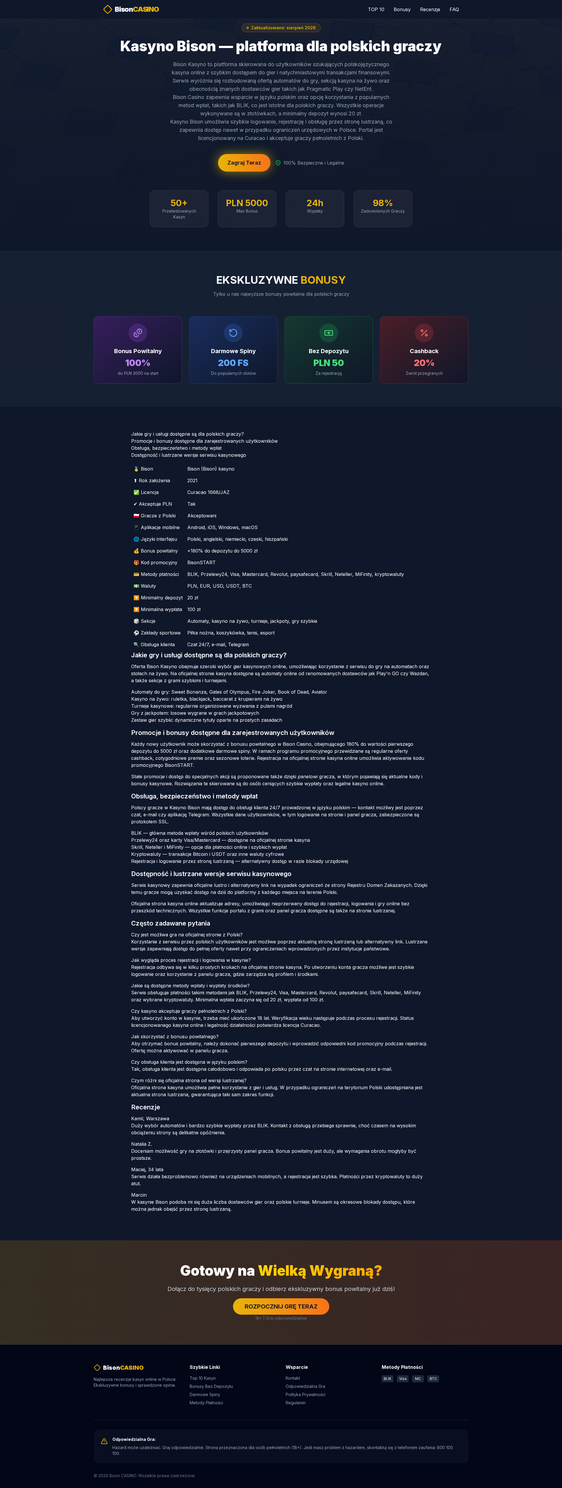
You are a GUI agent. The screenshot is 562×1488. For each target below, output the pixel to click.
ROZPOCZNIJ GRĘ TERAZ (281, 1306)
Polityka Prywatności (305, 1394)
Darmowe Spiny (205, 1394)
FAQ (454, 9)
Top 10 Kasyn (203, 1378)
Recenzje (430, 9)
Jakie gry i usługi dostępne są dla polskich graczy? (187, 434)
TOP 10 (376, 9)
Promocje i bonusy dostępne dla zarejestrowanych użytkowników (204, 441)
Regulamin (296, 1402)
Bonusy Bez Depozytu (211, 1386)
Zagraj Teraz (244, 163)
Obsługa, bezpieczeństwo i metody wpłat (176, 448)
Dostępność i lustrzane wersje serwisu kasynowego (188, 455)
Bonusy (402, 9)
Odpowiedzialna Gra (305, 1386)
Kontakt (293, 1378)
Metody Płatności (206, 1402)
